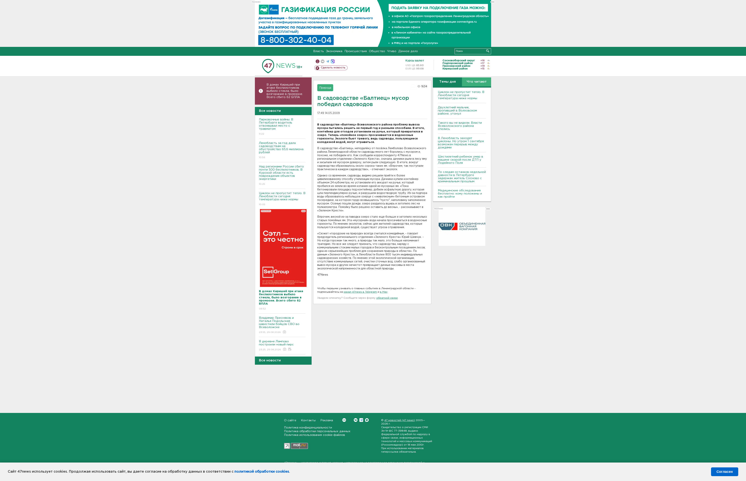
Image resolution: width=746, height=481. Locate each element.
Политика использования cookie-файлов (314, 435)
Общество (377, 51)
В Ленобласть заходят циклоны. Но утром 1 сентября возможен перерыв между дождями (461, 143)
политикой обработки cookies (261, 471)
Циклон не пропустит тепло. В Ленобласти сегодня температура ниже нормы (282, 199)
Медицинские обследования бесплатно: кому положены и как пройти (460, 193)
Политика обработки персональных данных (317, 431)
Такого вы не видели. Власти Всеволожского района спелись (460, 126)
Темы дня (447, 81)
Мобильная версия (317, 61)
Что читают (477, 81)
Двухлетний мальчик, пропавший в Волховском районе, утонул (457, 110)
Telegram (361, 420)
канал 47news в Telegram (360, 292)
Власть (318, 51)
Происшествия (355, 51)
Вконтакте (355, 420)
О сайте (290, 420)
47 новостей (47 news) (399, 420)
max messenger (333, 61)
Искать (487, 50)
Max (367, 420)
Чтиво (391, 51)
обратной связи (387, 298)
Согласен (724, 472)
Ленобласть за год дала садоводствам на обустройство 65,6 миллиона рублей (281, 150)
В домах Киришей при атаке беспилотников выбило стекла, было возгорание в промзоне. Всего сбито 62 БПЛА (285, 90)
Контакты (308, 420)
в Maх (383, 292)
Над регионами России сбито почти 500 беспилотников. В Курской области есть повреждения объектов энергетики (281, 175)
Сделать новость (333, 68)
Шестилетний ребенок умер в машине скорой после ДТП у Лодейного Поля (460, 159)
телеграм (327, 61)
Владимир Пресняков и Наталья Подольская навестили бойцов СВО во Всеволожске (279, 325)
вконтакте (322, 61)
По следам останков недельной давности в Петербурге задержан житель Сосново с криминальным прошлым (462, 177)
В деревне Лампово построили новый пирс (276, 345)
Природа (325, 88)
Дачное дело (408, 51)
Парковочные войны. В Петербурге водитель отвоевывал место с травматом (276, 126)
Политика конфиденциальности (308, 427)
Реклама (326, 420)
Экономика (334, 51)
